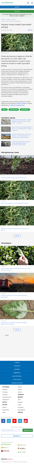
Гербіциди (4, 389)
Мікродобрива (21, 409)
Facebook (18, 103)
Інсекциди (4, 394)
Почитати (17, 369)
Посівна (13, 19)
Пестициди (5, 387)
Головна (3, 19)
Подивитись (17, 372)
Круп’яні (20, 387)
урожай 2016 (13, 109)
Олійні (3, 412)
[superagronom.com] (7, 3)
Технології (17, 366)
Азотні (19, 399)
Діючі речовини (17, 376)
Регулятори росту (6, 397)
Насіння (4, 404)
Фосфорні (20, 402)
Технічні (20, 389)
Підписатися (28, 430)
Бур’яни (4, 402)
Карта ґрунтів (17, 379)
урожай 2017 (25, 109)
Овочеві (20, 392)
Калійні (19, 404)
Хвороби (20, 412)
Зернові (4, 407)
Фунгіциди (5, 392)
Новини (8, 19)
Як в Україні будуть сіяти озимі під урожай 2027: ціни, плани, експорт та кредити (17, 15)
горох (4, 109)
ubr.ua (27, 74)
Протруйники (5, 399)
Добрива (20, 397)
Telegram (24, 103)
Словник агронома (17, 383)
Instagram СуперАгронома (17, 105)
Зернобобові (5, 409)
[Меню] (32, 3)
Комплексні (20, 407)
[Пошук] (28, 3)
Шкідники (21, 394)
